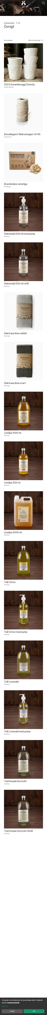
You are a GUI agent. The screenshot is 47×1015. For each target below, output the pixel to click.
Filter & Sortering (34, 40)
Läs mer (5, 1006)
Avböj (12, 1011)
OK (34, 1011)
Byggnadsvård (9, 23)
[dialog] (23, 1006)
